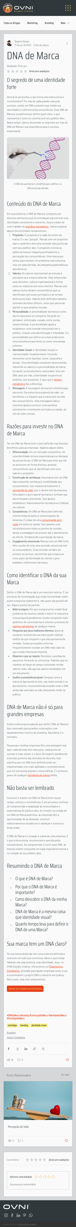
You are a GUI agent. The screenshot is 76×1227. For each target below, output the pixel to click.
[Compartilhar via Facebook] (8, 1048)
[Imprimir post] (43, 1048)
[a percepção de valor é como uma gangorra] (38, 1100)
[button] (38, 878)
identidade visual (38, 1025)
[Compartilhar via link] (34, 1048)
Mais (63, 23)
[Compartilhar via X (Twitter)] (17, 1048)
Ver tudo (65, 1074)
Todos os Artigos (12, 23)
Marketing (32, 23)
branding (24, 1025)
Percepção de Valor (18, 1126)
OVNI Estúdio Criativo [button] (27, 1224)
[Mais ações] (67, 43)
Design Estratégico (16, 1037)
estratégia (12, 1025)
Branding (49, 23)
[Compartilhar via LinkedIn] (26, 1048)
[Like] (6, 1215)
